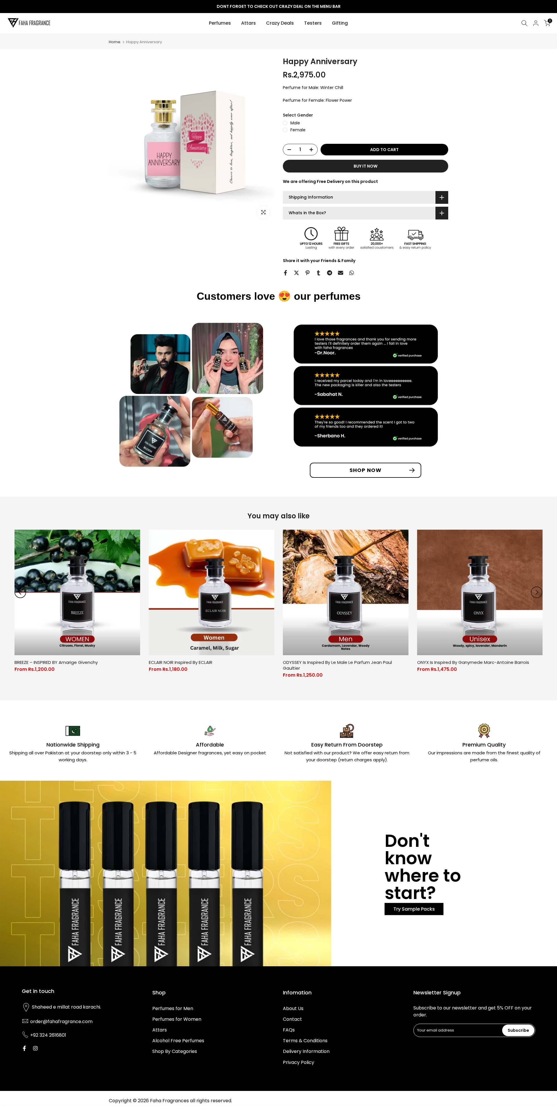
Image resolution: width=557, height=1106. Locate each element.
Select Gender (298, 115)
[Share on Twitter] (296, 272)
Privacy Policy (298, 1062)
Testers (313, 23)
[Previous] (20, 592)
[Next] (536, 592)
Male (295, 123)
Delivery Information (306, 1051)
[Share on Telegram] (329, 272)
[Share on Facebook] (285, 272)
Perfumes (220, 23)
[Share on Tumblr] (318, 272)
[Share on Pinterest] (307, 272)
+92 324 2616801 (48, 1035)
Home (114, 42)
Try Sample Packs (414, 908)
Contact (292, 1019)
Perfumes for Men (172, 1008)
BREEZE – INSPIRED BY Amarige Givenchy (56, 662)
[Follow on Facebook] (24, 1048)
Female (297, 130)
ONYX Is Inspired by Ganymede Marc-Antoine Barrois (473, 662)
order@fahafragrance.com (61, 1021)
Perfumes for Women (176, 1019)
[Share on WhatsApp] (351, 272)
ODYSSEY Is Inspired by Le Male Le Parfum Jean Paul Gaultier (337, 665)
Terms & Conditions (305, 1040)
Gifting (340, 23)
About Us (293, 1008)
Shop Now (365, 470)
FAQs (289, 1030)
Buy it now (365, 166)
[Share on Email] (340, 272)
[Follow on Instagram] (35, 1048)
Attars (248, 23)
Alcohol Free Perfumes (178, 1040)
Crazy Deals (280, 23)
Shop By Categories (174, 1051)
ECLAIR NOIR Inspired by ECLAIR (180, 662)
